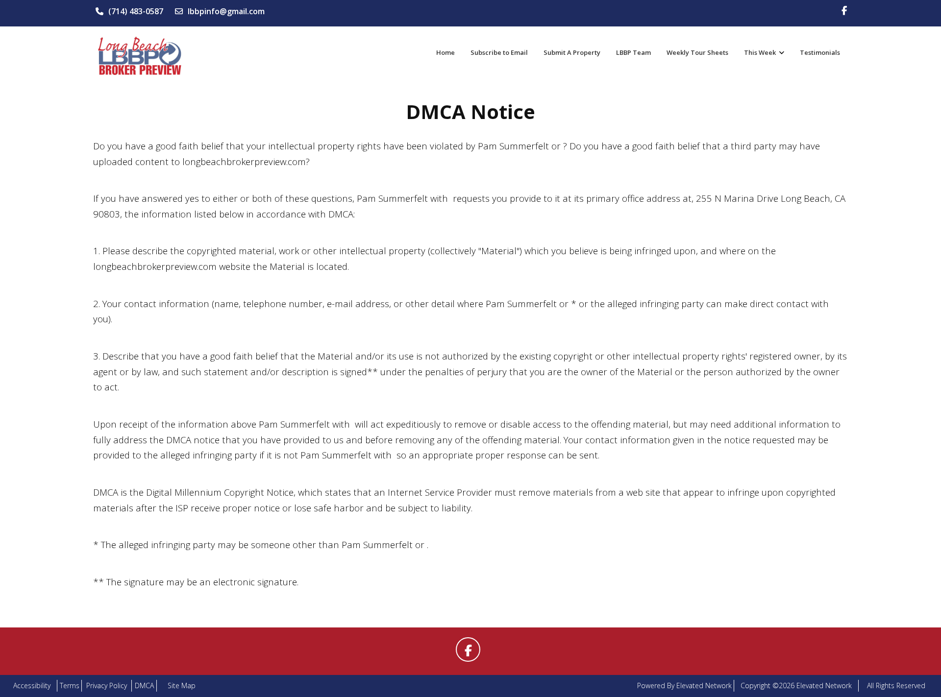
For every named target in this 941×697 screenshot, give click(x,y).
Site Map (182, 685)
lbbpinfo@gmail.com (226, 11)
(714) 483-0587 (135, 11)
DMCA (144, 685)
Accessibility (31, 685)
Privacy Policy (106, 685)
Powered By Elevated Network (684, 685)
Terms (69, 685)
